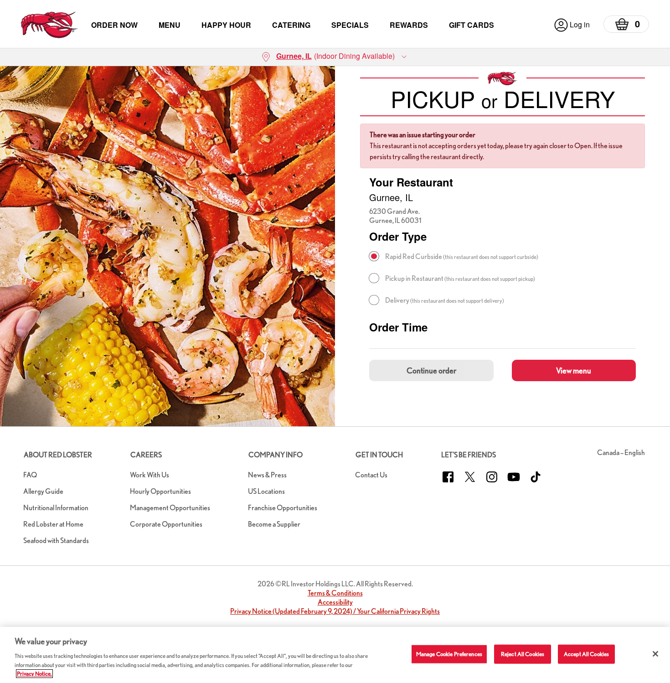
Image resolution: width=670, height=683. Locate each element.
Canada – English (621, 452)
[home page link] (49, 25)
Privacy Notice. (34, 673)
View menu (573, 370)
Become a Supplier (274, 524)
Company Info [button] (275, 454)
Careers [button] (146, 454)
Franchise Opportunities (282, 507)
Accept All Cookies (586, 654)
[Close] (655, 654)
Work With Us (149, 475)
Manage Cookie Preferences (449, 654)
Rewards (409, 25)
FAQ (30, 475)
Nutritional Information (55, 507)
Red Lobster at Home (53, 524)
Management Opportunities (170, 507)
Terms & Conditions (335, 593)
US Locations (266, 491)
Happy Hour (226, 25)
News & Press (267, 475)
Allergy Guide (43, 491)
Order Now (114, 25)
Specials (350, 25)
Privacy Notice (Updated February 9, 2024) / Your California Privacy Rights (335, 611)
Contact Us (371, 475)
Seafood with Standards (56, 540)
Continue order (431, 370)
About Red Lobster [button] (58, 454)
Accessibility (335, 602)
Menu (169, 25)
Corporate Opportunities (166, 524)
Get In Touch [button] (379, 454)
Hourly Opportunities (160, 491)
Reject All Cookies (522, 654)
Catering (291, 25)
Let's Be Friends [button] (468, 454)
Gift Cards (471, 25)
